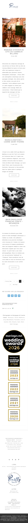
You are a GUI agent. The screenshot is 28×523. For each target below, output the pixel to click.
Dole (10, 322)
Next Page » (15, 284)
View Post (14, 95)
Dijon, (19, 322)
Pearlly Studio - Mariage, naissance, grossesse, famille (14, 6)
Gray (4, 320)
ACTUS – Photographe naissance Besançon (14, 466)
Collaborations (14, 492)
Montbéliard (10, 320)
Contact (14, 469)
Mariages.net (14, 491)
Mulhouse (22, 317)
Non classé (14, 101)
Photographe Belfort (14, 449)
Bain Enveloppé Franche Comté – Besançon (14, 221)
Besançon (11, 317)
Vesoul (16, 317)
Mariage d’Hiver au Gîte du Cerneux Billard (14, 52)
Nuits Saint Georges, (16, 446)
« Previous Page (8, 281)
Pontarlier (17, 320)
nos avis (7, 308)
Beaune (14, 322)
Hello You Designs (23, 516)
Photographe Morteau (13, 447)
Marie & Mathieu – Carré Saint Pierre (14, 141)
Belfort (22, 520)
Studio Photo (9, 506)
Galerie (14, 468)
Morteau (17, 520)
